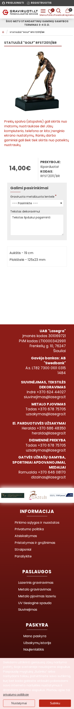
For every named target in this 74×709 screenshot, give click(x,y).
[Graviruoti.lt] (43, 12)
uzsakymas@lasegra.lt (46, 414)
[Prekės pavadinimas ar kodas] (58, 12)
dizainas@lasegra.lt (48, 477)
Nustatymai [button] (19, 703)
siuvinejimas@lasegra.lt (45, 397)
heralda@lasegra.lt (49, 433)
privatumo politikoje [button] (16, 694)
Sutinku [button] (55, 703)
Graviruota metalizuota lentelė (32, 196)
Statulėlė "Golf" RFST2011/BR (27, 32)
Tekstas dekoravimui (25, 211)
